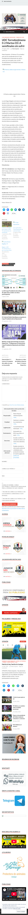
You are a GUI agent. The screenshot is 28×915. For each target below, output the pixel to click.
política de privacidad (17, 405)
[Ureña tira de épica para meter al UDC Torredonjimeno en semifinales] (7, 224)
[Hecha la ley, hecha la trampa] (14, 645)
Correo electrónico (9, 468)
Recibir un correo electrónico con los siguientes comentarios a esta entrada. (13, 493)
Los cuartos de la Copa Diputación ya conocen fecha (18, 229)
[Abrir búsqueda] (24, 32)
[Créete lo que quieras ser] (7, 697)
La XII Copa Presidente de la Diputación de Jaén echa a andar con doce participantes (13, 292)
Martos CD (12, 263)
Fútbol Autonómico (21, 661)
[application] (14, 841)
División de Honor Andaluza (8, 661)
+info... (15, 417)
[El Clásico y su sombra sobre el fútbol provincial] (7, 706)
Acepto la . (13, 405)
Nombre (5, 461)
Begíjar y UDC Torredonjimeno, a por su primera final (6, 248)
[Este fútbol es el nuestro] (7, 725)
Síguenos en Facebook (10, 759)
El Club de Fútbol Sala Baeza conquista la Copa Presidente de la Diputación (14, 318)
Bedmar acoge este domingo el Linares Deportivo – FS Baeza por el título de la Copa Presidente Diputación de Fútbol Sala (13, 344)
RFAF (16, 662)
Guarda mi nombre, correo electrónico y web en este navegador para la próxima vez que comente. (14, 486)
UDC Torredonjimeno (7, 265)
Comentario (6, 383)
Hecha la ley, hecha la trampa (12, 664)
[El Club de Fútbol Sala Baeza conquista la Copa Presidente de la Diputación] (14, 308)
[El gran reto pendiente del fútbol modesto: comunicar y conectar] (7, 715)
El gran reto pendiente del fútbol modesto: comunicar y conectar (19, 716)
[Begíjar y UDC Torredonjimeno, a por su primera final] (7, 243)
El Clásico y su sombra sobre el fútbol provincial (19, 707)
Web (3, 476)
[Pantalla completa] (24, 847)
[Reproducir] (4, 847)
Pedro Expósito (15, 48)
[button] (14, 19)
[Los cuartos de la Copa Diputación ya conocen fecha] (18, 224)
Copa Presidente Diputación (8, 37)
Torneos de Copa (20, 37)
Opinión (4, 662)
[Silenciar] (21, 847)
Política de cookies (17, 908)
